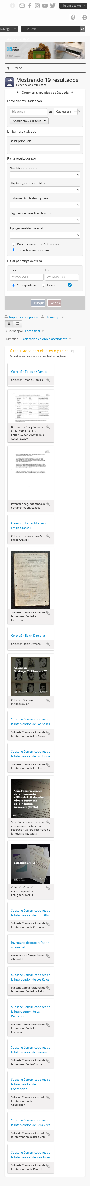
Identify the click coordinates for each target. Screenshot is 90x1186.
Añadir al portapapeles (48, 380)
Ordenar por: (15, 331)
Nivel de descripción (23, 168)
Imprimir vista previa (23, 317)
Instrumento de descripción (29, 198)
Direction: (12, 339)
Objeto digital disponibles (27, 183)
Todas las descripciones (32, 250)
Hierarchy (52, 317)
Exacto (51, 285)
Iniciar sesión (72, 5)
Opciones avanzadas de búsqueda (45, 92)
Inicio (13, 270)
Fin (47, 270)
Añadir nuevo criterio (27, 121)
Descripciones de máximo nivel (37, 244)
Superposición (26, 285)
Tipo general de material (26, 228)
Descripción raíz (20, 141)
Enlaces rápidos (12, 6)
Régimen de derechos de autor (31, 213)
